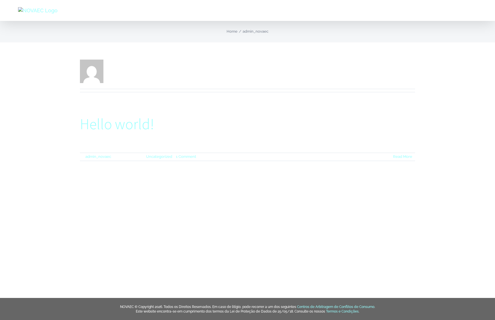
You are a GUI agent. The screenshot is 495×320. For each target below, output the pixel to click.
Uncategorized (159, 156)
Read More (402, 156)
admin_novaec (98, 156)
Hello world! (117, 124)
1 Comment (186, 156)
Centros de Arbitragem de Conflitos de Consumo (335, 307)
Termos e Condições (342, 311)
